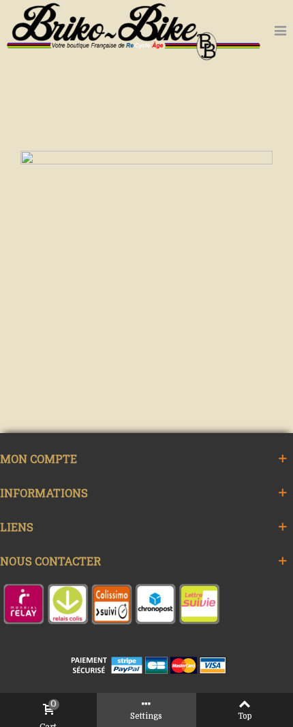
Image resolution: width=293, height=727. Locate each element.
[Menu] (280, 31)
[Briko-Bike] (133, 30)
